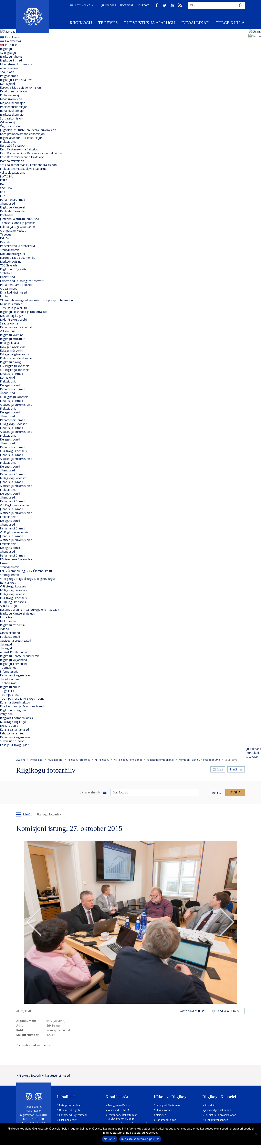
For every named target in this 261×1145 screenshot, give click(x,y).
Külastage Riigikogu (13, 722)
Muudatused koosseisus (16, 64)
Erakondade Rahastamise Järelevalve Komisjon (122, 1116)
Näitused (161, 1115)
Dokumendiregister (12, 254)
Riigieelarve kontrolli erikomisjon (21, 138)
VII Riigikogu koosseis (14, 532)
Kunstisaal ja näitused (14, 729)
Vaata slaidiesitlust (192, 1011)
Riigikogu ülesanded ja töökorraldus (23, 312)
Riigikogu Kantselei (12, 207)
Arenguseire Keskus (13, 230)
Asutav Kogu (8, 606)
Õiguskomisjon (10, 126)
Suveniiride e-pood (12, 741)
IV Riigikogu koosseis (14, 590)
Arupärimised (8, 288)
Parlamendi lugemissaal (15, 675)
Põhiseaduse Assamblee (16, 559)
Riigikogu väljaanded (13, 660)
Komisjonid (7, 83)
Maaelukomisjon (11, 99)
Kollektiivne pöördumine (16, 358)
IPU (2, 192)
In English (11, 45)
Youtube (172, 5)
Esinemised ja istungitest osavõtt (22, 281)
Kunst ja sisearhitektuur (15, 702)
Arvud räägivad (10, 68)
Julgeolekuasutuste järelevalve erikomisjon (28, 130)
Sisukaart (143, 5)
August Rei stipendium (14, 652)
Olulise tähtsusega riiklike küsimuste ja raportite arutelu (36, 300)
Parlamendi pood (166, 1120)
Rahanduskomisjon (12, 111)
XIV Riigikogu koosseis (14, 366)
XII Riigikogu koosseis (14, 397)
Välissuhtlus (7, 331)
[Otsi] (240, 5)
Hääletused (7, 277)
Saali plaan (7, 72)
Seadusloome (9, 323)
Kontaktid (126, 5)
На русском (13, 41)
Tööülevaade (8, 265)
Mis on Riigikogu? (11, 316)
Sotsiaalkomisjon (11, 118)
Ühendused (7, 203)
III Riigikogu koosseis (14, 594)
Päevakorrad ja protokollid (17, 246)
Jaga (220, 769)
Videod (4, 629)
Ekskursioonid (9, 726)
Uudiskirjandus (9, 679)
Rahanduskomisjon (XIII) (160, 760)
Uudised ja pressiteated (15, 640)
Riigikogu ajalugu (11, 362)
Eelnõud (5, 238)
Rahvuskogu (8, 582)
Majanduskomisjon (12, 103)
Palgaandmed (9, 76)
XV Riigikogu (8, 53)
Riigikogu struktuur (12, 339)
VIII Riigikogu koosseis (14, 505)
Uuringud (6, 644)
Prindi (233, 769)
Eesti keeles (82, 5)
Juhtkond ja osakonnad (218, 1110)
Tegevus (108, 22)
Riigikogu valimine (11, 335)
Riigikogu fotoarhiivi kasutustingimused (44, 1075)
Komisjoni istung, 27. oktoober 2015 (199, 760)
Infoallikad (195, 22)
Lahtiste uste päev (12, 733)
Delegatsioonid (10, 385)
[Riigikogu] (32, 16)
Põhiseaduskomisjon (14, 107)
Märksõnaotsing (10, 261)
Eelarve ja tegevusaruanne (17, 227)
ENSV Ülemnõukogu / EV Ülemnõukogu (26, 571)
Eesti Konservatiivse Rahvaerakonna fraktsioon (31, 153)
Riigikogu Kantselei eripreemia (20, 656)
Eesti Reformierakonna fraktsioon (22, 157)
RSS (180, 5)
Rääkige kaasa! (10, 343)
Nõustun (109, 1139)
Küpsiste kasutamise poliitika (140, 1139)
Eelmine (34, 922)
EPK (2, 196)
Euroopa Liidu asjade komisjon (20, 87)
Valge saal (6, 714)
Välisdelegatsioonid (12, 172)
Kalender (6, 242)
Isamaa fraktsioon (12, 161)
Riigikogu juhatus (11, 56)
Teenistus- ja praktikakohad (220, 1115)
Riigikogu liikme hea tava (16, 80)
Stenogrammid (10, 250)
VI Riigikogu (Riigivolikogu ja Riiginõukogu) (27, 579)
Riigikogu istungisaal (13, 710)
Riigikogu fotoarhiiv (12, 625)
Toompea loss (9, 695)
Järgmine (226, 922)
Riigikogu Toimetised (14, 664)
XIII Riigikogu (102, 760)
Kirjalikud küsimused (13, 292)
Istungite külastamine (168, 1105)
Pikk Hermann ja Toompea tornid (22, 706)
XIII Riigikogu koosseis (14, 370)
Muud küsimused (11, 304)
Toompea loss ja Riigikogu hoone (22, 698)
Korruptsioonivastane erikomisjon (22, 134)
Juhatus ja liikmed (11, 374)
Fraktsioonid (8, 142)
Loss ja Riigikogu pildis (15, 745)
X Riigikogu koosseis (13, 451)
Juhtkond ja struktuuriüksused (19, 219)
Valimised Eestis (117, 1110)
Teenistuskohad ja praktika (17, 223)
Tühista (216, 792)
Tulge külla (230, 22)
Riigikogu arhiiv (10, 687)
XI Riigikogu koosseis (14, 424)
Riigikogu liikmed (11, 60)
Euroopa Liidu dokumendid (17, 258)
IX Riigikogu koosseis (14, 478)
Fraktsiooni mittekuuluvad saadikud (23, 169)
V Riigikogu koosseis (13, 586)
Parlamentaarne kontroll (16, 285)
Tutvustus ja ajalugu (149, 22)
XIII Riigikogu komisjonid (128, 760)
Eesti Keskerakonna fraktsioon (20, 149)
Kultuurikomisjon (11, 95)
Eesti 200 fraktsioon (13, 145)
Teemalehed (8, 667)
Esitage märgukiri (11, 350)
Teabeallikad (8, 683)
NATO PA (6, 176)
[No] (256, 1134)
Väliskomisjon (9, 122)
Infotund (5, 296)
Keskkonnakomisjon (13, 91)
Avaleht (20, 760)
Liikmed (5, 563)
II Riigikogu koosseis (13, 598)
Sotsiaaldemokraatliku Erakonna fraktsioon (28, 165)
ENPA (4, 180)
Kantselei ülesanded (13, 211)
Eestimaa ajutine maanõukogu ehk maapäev (29, 609)
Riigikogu (81, 22)
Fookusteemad (10, 637)
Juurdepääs (108, 5)
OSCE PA (6, 188)
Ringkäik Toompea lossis (16, 718)
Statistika (6, 273)
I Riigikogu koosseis (13, 602)
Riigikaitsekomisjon (12, 114)
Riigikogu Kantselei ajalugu (17, 613)
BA (2, 184)
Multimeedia (8, 621)
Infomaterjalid (9, 671)
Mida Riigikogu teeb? (13, 319)
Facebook (157, 5)
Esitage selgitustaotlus (15, 354)
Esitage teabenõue (12, 346)
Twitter (164, 5)
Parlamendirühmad (12, 200)
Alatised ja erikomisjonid (16, 405)
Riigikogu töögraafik (13, 269)
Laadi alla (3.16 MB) (229, 1011)
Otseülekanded (10, 633)
